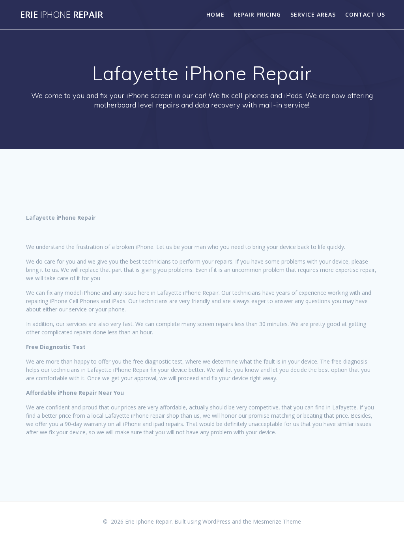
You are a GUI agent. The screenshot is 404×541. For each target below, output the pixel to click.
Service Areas (313, 14)
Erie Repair (61, 14)
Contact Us (365, 14)
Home (215, 14)
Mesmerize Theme (277, 521)
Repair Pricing (257, 14)
